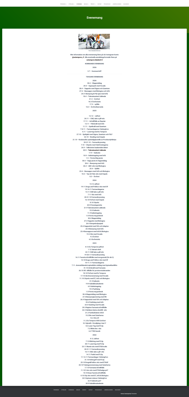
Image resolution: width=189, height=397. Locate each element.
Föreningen (63, 4)
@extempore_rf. (78, 57)
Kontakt (100, 4)
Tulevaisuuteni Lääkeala (97, 150)
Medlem (86, 4)
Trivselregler (107, 4)
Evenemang (79, 4)
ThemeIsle (134, 393)
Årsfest (93, 4)
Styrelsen (71, 4)
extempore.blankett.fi (95, 60)
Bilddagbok (126, 4)
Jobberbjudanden (117, 4)
